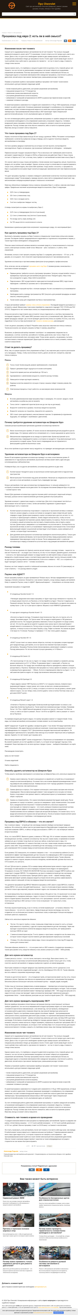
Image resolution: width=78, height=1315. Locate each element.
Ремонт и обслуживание (34, 40)
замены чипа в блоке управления (38, 305)
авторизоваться (40, 1287)
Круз (50, 1146)
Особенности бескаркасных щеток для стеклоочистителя (54, 1199)
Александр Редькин (11, 1151)
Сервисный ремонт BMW (13, 1198)
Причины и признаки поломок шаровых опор (16, 1230)
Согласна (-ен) (58, 1312)
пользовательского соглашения (48, 1307)
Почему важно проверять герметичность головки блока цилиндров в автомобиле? (52, 1231)
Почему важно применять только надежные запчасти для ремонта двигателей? (17, 1263)
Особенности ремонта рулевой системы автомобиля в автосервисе (52, 1263)
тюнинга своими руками (44, 321)
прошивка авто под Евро (38, 266)
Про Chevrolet (46, 3)
